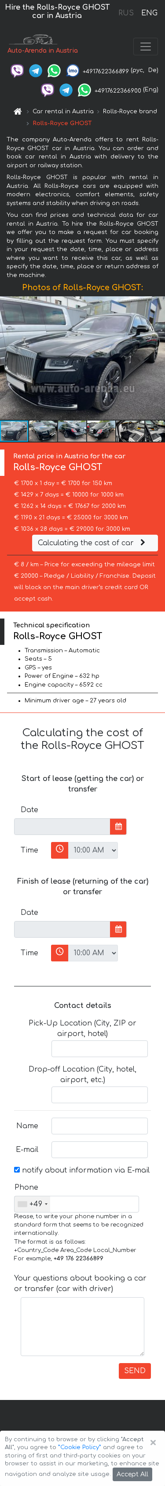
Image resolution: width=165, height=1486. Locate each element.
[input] (62, 826)
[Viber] (17, 70)
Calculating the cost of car (87, 543)
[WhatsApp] (54, 70)
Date (29, 810)
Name (27, 1126)
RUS (126, 13)
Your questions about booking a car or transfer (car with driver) (80, 1283)
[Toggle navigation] (145, 46)
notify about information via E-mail (85, 1170)
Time (29, 850)
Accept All (132, 1474)
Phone (26, 1187)
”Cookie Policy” (79, 1447)
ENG (149, 13)
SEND (135, 1371)
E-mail (27, 1150)
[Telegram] (35, 70)
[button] (157, 358)
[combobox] (32, 1204)
